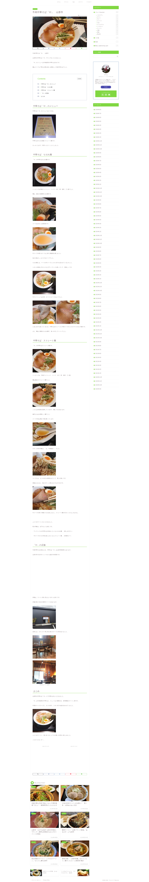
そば (73, 1)
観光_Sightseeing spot (106, 45)
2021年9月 (98, 341)
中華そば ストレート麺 (48, 90)
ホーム (58, 1)
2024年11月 (98, 192)
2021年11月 (98, 333)
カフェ (107, 17)
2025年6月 (98, 164)
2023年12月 (98, 235)
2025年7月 (98, 160)
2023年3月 (98, 271)
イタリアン (107, 15)
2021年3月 (98, 365)
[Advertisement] (46, 758)
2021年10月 (98, 337)
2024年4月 (98, 219)
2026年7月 (98, 113)
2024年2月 (98, 227)
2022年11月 (98, 286)
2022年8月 (98, 298)
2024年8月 (98, 204)
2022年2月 (98, 322)
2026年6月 (98, 117)
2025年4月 (98, 172)
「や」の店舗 (45, 93)
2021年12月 (98, 330)
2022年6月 (98, 306)
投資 (106, 41)
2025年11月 (98, 145)
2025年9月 (98, 152)
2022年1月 (98, 326)
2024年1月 (98, 231)
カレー (107, 18)
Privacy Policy (46, 880)
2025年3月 (98, 176)
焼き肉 (107, 34)
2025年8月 (98, 156)
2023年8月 (98, 251)
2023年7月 (98, 255)
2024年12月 (98, 188)
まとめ (43, 96)
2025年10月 (98, 149)
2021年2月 (98, 369)
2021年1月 (98, 373)
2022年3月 (98, 318)
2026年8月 (98, 109)
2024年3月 (98, 223)
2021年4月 (98, 361)
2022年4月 (98, 314)
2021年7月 (98, 349)
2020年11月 (98, 381)
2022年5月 (98, 310)
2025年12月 (98, 141)
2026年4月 (98, 125)
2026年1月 (98, 137)
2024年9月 (98, 200)
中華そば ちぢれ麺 (46, 87)
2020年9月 (98, 389)
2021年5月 (98, 357)
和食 (107, 32)
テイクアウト (107, 24)
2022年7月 (98, 302)
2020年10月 (98, 385)
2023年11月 (98, 239)
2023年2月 (98, 274)
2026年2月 (98, 133)
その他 (106, 37)
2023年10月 (98, 243)
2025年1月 (98, 184)
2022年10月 (98, 290)
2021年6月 (98, 353)
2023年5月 (98, 263)
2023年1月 (98, 278)
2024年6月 (98, 211)
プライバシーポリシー (36, 880)
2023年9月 (98, 247)
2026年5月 (98, 121)
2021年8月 (98, 345)
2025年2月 (98, 180)
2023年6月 (98, 259)
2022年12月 (98, 282)
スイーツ (81, 1)
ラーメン (66, 1)
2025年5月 (98, 168)
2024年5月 (98, 215)
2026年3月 (98, 129)
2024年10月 (98, 196)
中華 (107, 30)
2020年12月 (98, 377)
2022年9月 (98, 294)
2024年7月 (98, 208)
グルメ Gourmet (106, 12)
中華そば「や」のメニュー (48, 84)
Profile (106, 87)
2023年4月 (98, 267)
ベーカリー (89, 1)
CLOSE (79, 78)
